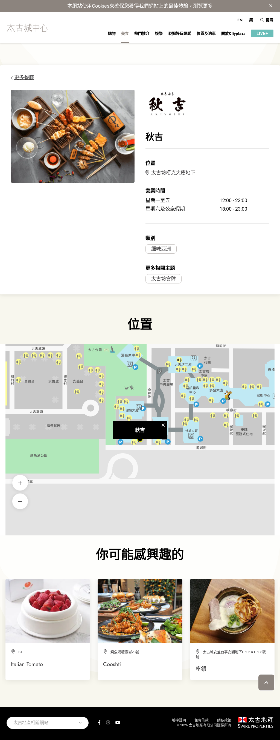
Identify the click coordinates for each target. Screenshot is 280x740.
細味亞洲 (161, 249)
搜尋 (269, 20)
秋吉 (140, 430)
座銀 (201, 669)
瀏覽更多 (203, 6)
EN (240, 20)
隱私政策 (224, 720)
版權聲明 (179, 720)
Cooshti (112, 664)
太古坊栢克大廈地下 (173, 173)
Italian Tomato (27, 664)
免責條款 (201, 720)
